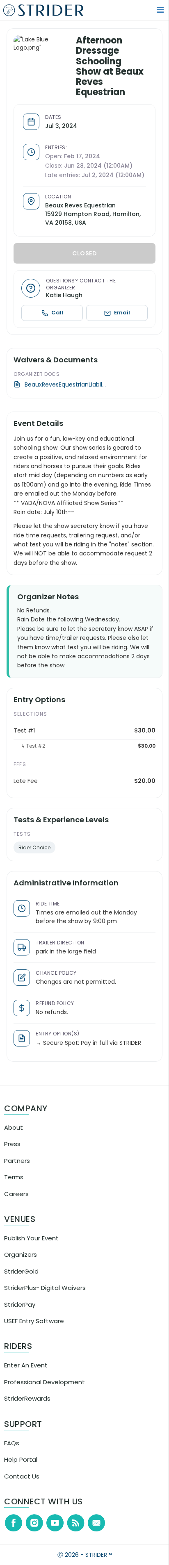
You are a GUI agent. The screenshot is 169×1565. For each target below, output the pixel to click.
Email (123, 321)
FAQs (11, 1451)
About (13, 1136)
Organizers (20, 1263)
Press (12, 1152)
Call (61, 321)
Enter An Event (26, 1373)
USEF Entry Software (34, 1329)
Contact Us (21, 1484)
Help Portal (20, 1468)
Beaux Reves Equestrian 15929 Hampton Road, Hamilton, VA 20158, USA (98, 222)
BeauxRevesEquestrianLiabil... (70, 393)
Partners (17, 1169)
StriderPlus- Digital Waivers (45, 1296)
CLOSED (87, 262)
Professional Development (44, 1390)
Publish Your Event (31, 1246)
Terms (13, 1185)
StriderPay (19, 1312)
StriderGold (21, 1280)
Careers (16, 1202)
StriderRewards (27, 1407)
